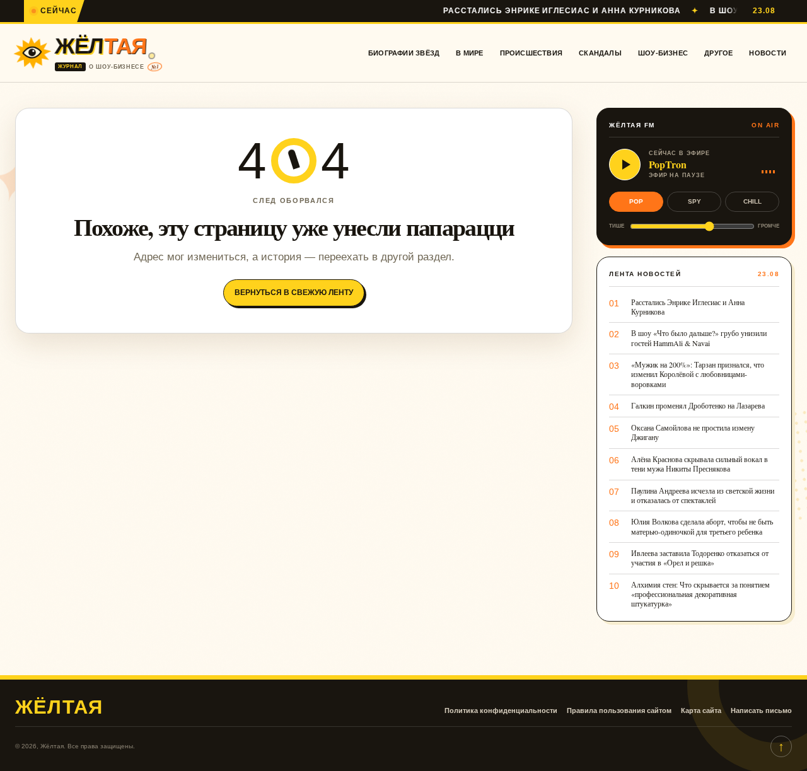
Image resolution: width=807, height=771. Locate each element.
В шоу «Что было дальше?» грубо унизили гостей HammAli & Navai (699, 337)
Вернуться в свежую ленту (294, 292)
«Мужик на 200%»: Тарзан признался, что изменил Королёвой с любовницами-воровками (697, 374)
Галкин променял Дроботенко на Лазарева (698, 405)
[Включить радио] (625, 164)
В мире (469, 53)
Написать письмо (761, 710)
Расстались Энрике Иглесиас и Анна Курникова (544, 10)
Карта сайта (701, 710)
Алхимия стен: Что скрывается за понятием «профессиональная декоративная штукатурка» (700, 594)
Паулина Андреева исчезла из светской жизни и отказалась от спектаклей (702, 495)
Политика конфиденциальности (500, 710)
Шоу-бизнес (663, 53)
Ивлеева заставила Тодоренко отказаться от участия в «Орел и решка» (700, 557)
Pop (636, 201)
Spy (694, 201)
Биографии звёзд (403, 53)
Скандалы (600, 53)
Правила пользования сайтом (619, 710)
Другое (718, 53)
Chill (752, 201)
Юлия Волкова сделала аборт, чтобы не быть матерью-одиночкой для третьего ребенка (702, 526)
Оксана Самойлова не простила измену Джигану (693, 432)
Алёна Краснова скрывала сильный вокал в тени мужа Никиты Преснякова (699, 464)
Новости (767, 53)
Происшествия (531, 53)
